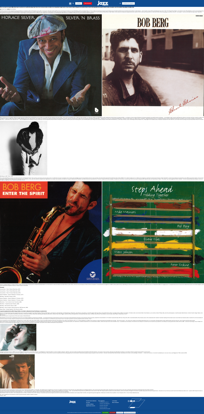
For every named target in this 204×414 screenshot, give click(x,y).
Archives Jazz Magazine (105, 403)
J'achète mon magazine (128, 3)
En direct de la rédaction (91, 400)
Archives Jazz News (104, 405)
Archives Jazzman (103, 407)
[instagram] (128, 401)
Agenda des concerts (90, 405)
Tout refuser (112, 412)
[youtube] (131, 401)
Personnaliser (120, 412)
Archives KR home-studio (105, 408)
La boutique (114, 400)
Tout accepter (105, 412)
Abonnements (87, 3)
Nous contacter (115, 402)
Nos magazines (101, 400)
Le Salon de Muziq (89, 404)
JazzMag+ (78, 3)
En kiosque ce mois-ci (104, 402)
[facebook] (134, 401)
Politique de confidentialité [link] (129, 412)
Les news (88, 402)
